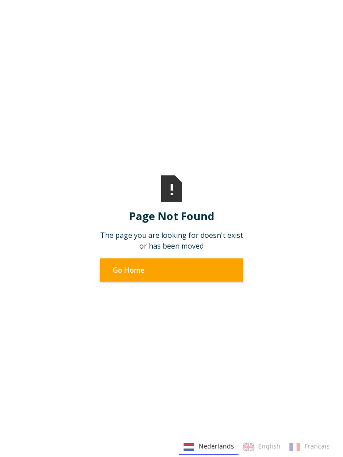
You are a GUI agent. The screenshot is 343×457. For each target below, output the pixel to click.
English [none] (269, 446)
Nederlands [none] (216, 446)
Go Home (129, 270)
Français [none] (317, 446)
